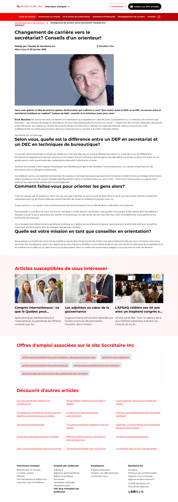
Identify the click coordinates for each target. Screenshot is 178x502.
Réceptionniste (62, 485)
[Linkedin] (134, 491)
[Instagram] (137, 491)
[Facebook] (132, 491)
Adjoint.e (58, 470)
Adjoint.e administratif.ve (66, 473)
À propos (132, 470)
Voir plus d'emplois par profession (66, 490)
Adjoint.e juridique (63, 476)
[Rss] (142, 491)
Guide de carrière (27, 16)
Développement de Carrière (131, 16)
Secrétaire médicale (64, 482)
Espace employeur (101, 470)
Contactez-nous (99, 476)
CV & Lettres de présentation (76, 16)
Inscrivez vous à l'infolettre (30, 482)
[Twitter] (129, 491)
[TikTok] (140, 491)
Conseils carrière (25, 473)
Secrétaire (59, 479)
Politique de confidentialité (142, 473)
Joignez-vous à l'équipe (140, 476)
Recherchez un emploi (49, 16)
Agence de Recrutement (141, 479)
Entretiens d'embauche (104, 16)
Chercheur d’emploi (55, 6)
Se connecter (117, 6)
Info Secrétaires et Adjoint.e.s (32, 479)
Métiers (20, 476)
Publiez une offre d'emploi (146, 6)
